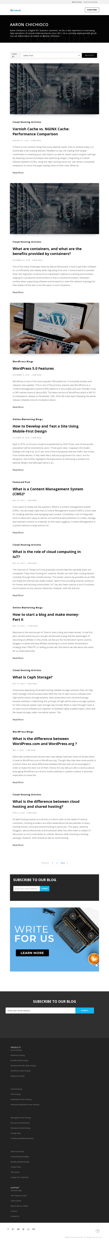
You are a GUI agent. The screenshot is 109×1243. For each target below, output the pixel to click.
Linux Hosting (16, 1050)
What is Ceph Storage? (33, 677)
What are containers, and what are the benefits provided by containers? (47, 251)
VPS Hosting (15, 1094)
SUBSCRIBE (92, 9)
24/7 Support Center (19, 1195)
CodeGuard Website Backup (22, 1138)
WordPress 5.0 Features (33, 368)
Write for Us (77, 2)
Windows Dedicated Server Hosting (25, 1104)
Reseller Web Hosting (19, 1060)
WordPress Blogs (23, 361)
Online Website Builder (20, 1156)
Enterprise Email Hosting (20, 1128)
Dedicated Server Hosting (21, 1099)
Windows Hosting (18, 1055)
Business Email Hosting (20, 1123)
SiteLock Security (17, 1151)
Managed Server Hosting (21, 1117)
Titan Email (15, 1172)
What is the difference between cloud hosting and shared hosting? (46, 804)
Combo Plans (16, 1167)
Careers (14, 1211)
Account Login (16, 1190)
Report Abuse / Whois (19, 1206)
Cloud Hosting (16, 1089)
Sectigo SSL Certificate (19, 1177)
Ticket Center (16, 1201)
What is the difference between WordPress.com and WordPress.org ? (45, 741)
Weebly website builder (20, 1162)
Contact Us (15, 1216)
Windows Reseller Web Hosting (23, 1065)
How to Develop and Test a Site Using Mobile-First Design (46, 429)
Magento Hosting (17, 1076)
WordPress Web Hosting (20, 1071)
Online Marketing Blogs (28, 419)
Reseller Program (90, 2)
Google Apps (16, 1133)
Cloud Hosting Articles (27, 122)
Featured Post (21, 482)
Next (63, 863)
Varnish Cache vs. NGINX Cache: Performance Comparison (41, 131)
